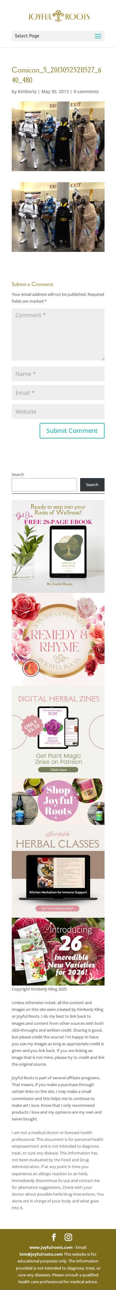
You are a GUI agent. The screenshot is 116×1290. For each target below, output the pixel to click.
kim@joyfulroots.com (41, 1254)
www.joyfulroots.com (51, 1247)
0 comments (86, 91)
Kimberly (27, 91)
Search (18, 474)
